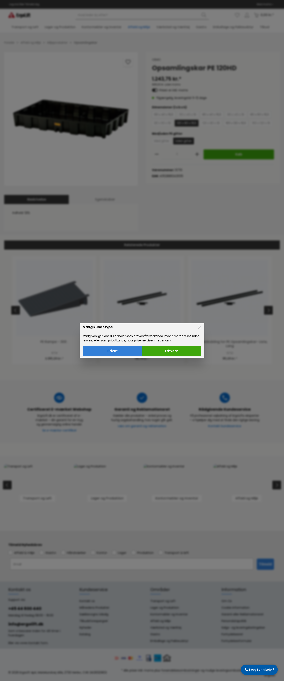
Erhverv (171, 351)
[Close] (199, 327)
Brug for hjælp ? (259, 669)
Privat (112, 351)
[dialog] (142, 340)
